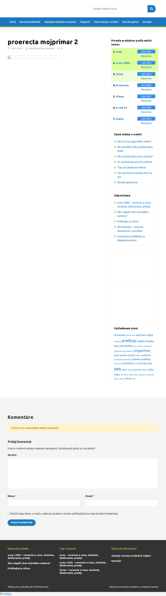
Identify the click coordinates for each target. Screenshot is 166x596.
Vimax (120, 96)
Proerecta (122, 85)
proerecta (118, 364)
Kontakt (147, 22)
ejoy (150, 335)
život (133, 379)
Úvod (13, 22)
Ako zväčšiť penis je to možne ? (135, 156)
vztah (131, 375)
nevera (140, 346)
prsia (136, 364)
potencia (146, 355)
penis (116, 355)
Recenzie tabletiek (30, 22)
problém (136, 359)
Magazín (85, 22)
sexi (124, 369)
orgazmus (142, 351)
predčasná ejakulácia (122, 359)
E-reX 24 (121, 107)
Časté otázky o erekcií (106, 22)
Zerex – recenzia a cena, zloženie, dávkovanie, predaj (79, 571)
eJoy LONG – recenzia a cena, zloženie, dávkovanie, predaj (31, 556)
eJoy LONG (123, 62)
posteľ (131, 355)
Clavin (120, 118)
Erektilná (141, 341)
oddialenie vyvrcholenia (123, 351)
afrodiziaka (119, 335)
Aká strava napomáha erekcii (134, 141)
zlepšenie (142, 375)
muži (135, 346)
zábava (121, 379)
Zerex (119, 74)
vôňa (136, 375)
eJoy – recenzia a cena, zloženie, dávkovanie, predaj (79, 556)
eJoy (119, 51)
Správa (12, 454)
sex (117, 368)
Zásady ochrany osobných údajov (131, 555)
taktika (145, 370)
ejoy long (117, 341)
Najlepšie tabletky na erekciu (60, 22)
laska (116, 346)
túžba (151, 369)
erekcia (129, 340)
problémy (146, 359)
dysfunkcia (141, 335)
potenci (138, 355)
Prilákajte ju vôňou (128, 221)
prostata (128, 363)
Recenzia (146, 56)
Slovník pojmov (130, 22)
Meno (11, 496)
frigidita (150, 341)
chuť (133, 335)
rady (150, 363)
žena (128, 378)
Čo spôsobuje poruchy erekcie (134, 161)
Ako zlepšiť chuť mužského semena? (29, 563)
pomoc (123, 355)
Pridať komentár (21, 522)
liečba (128, 345)
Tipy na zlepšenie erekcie (131, 167)
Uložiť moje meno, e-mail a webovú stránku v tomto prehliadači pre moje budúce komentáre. (64, 513)
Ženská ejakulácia (127, 182)
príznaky (142, 363)
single (129, 370)
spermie (137, 369)
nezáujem (148, 346)
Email (88, 496)
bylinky (128, 335)
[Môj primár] (28, 8)
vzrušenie (124, 375)
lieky (122, 346)
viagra (117, 374)
